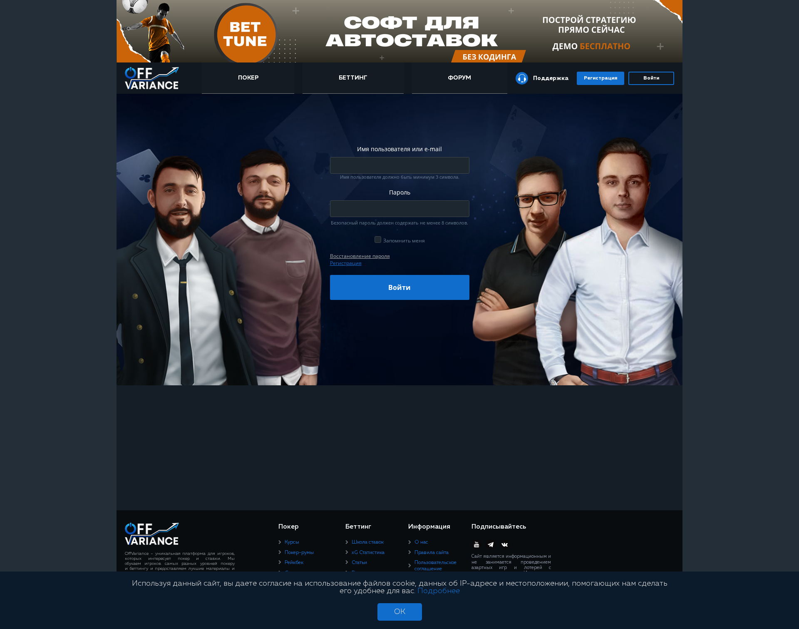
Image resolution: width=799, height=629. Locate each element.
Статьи (359, 562)
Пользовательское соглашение (435, 565)
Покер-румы (299, 552)
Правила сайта (431, 552)
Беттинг (353, 78)
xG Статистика (368, 552)
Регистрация (600, 78)
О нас (421, 542)
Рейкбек (294, 562)
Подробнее (438, 591)
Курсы (292, 542)
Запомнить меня (404, 240)
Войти (651, 78)
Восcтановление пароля (360, 256)
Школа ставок (368, 542)
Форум (459, 78)
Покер (248, 78)
